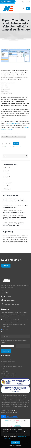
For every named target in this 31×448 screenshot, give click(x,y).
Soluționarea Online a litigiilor (8, 373)
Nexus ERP (5, 137)
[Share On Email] (9, 144)
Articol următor (18, 147)
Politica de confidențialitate (9, 361)
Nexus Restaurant (8, 183)
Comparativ (14, 416)
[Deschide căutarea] (24, 8)
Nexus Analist (7, 180)
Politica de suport (6, 364)
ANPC (4, 368)
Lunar (3, 416)
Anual (8, 416)
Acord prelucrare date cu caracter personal (12, 366)
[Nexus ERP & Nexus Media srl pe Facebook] (2, 144)
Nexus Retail (7, 177)
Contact (28, 1)
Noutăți (23, 1)
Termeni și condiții (7, 359)
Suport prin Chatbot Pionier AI (9, 376)
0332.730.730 (7, 1)
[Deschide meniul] (28, 8)
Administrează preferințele (15, 445)
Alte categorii (7, 189)
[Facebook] (2, 292)
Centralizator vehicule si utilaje (17, 137)
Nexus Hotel (7, 186)
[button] (15, 66)
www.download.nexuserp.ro (12, 123)
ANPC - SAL (5, 371)
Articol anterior (7, 147)
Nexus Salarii (7, 173)
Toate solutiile (7, 167)
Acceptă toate (15, 442)
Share (16, 143)
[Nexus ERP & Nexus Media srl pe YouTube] (6, 144)
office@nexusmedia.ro (9, 300)
